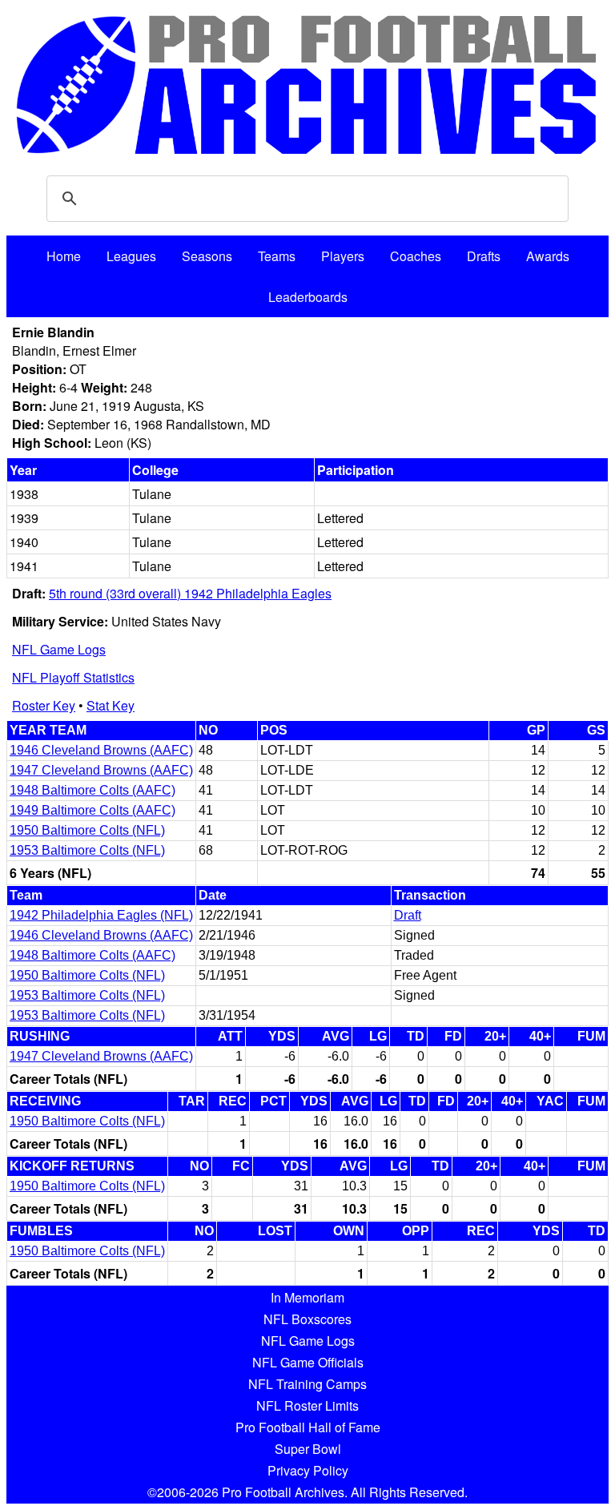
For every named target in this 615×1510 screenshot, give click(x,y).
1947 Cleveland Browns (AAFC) (101, 770)
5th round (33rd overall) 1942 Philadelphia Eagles (190, 593)
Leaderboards (308, 297)
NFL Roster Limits (307, 1405)
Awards (547, 256)
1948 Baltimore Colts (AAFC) (92, 790)
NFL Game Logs (59, 649)
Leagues (131, 256)
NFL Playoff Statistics (73, 677)
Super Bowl (308, 1449)
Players (342, 256)
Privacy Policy (307, 1470)
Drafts (483, 256)
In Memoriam (307, 1297)
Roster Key (43, 705)
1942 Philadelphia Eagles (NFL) (101, 915)
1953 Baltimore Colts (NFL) (87, 850)
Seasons (207, 256)
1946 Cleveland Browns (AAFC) (101, 750)
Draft (407, 915)
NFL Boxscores (307, 1319)
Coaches (415, 256)
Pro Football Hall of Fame (307, 1427)
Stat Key (110, 705)
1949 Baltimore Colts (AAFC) (92, 810)
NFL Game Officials (308, 1362)
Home (63, 256)
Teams (276, 256)
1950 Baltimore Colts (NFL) (87, 830)
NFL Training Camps (307, 1384)
